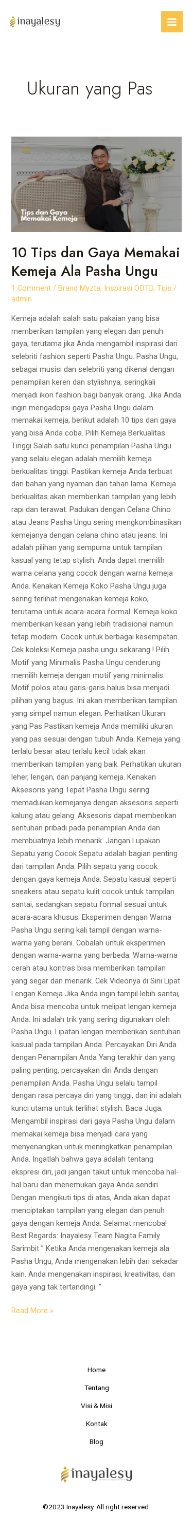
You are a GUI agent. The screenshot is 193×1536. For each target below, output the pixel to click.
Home (96, 1370)
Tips (164, 288)
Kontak (97, 1423)
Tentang (96, 1387)
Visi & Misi (96, 1405)
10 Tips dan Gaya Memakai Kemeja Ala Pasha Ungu (95, 261)
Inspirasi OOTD (128, 288)
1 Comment (31, 288)
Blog (96, 1441)
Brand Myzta (79, 288)
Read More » (32, 1309)
